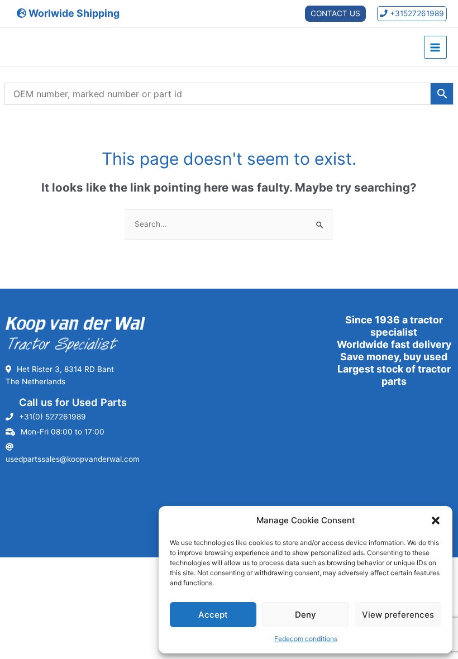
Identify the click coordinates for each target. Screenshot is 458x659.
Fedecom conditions (305, 638)
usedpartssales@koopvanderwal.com (73, 459)
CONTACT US (335, 13)
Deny (305, 614)
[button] (435, 520)
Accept (213, 614)
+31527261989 (416, 13)
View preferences (398, 614)
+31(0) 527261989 (52, 416)
